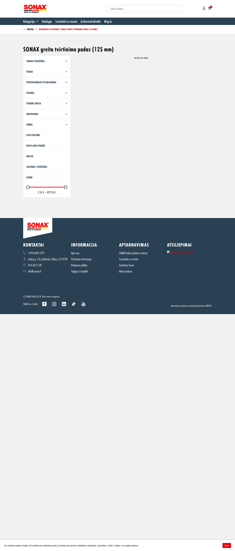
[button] (31, 21)
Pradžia (30, 29)
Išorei (29, 71)
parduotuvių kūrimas (197, 306)
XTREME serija (33, 103)
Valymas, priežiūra (36, 167)
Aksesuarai (32, 114)
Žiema (29, 124)
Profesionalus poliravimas (41, 82)
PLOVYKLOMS (33, 135)
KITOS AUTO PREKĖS (35, 145)
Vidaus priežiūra (35, 61)
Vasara (30, 93)
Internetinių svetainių (179, 306)
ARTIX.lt (209, 306)
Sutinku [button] (226, 545)
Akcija (29, 156)
